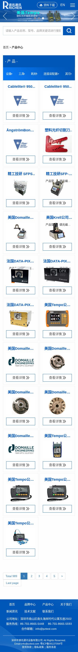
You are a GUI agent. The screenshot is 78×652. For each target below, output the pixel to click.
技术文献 (30, 611)
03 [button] (43, 18)
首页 (6, 47)
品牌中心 (30, 604)
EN (62, 5)
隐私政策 (39, 647)
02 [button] (39, 18)
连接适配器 (51, 73)
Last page (12, 582)
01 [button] (35, 18)
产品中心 (17, 47)
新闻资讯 (12, 611)
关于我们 (66, 604)
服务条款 (51, 647)
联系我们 (48, 611)
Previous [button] (5, 16)
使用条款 (27, 647)
